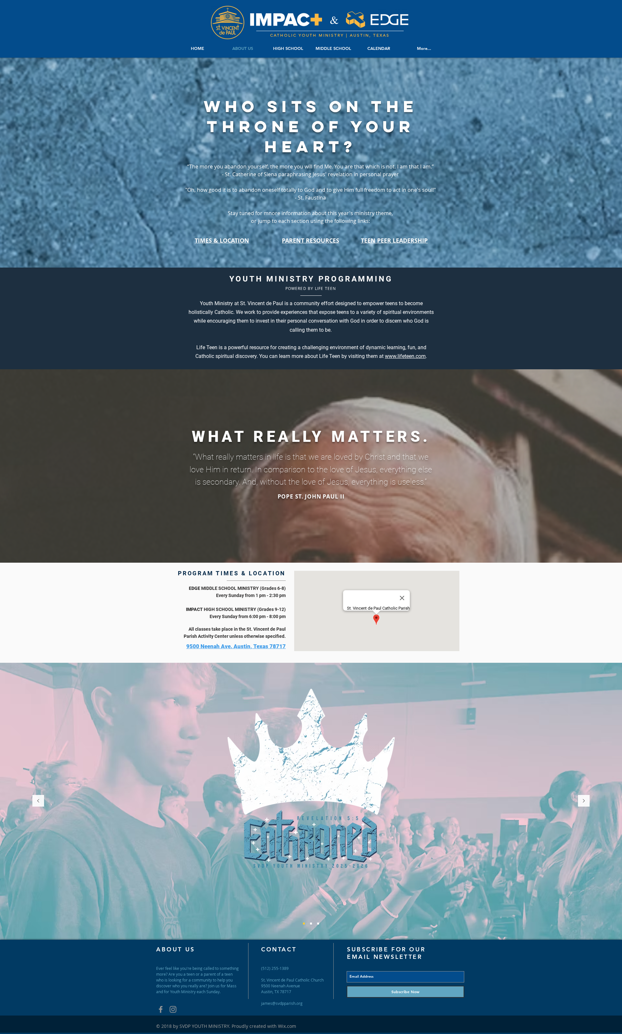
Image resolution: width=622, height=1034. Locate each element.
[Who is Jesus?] (318, 924)
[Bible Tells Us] (311, 924)
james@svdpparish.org (282, 1003)
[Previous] (38, 801)
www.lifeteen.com (405, 356)
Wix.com (287, 1026)
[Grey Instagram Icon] (173, 1009)
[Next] (584, 801)
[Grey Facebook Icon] (160, 1009)
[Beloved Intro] (304, 924)
